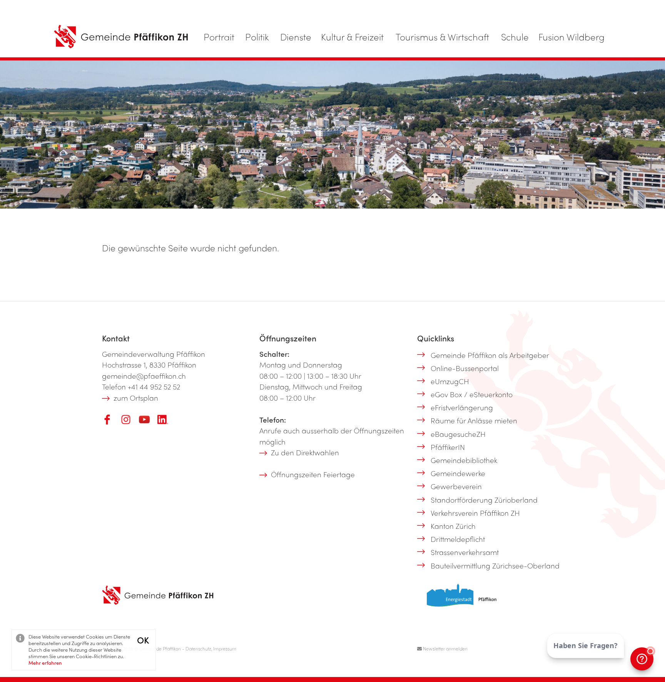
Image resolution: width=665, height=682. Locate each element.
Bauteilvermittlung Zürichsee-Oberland (495, 565)
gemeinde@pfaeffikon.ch (144, 375)
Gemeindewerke (458, 473)
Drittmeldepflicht (458, 538)
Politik (257, 36)
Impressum (224, 648)
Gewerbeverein (456, 486)
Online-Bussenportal (465, 368)
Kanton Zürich (453, 525)
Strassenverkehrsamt (465, 552)
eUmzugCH (450, 381)
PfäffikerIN (448, 446)
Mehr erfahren (45, 662)
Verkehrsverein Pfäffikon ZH (475, 512)
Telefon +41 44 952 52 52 (141, 386)
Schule (515, 36)
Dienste (295, 36)
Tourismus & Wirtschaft (442, 36)
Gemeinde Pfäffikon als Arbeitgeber (490, 354)
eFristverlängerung (462, 407)
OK (143, 640)
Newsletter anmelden (445, 648)
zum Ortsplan (136, 397)
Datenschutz (198, 648)
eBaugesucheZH (458, 433)
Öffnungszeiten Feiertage (313, 474)
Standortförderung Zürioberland (484, 499)
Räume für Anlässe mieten (474, 420)
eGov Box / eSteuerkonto (472, 394)
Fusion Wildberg (571, 36)
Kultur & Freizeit (352, 36)
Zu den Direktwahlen (305, 452)
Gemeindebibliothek (464, 460)
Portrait (219, 36)
